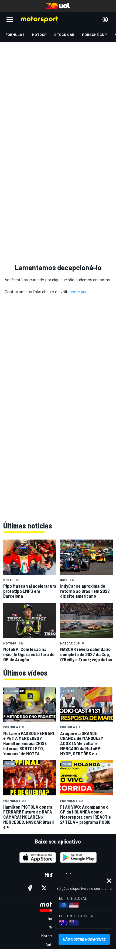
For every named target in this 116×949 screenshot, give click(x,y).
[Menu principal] (9, 19)
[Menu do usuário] (105, 19)
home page (80, 291)
